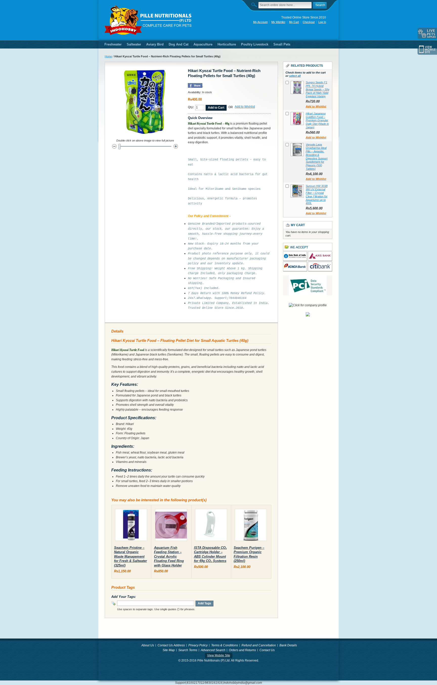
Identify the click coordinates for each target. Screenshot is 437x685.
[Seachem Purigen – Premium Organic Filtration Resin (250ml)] (251, 526)
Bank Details (288, 645)
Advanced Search (213, 650)
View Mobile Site (218, 655)
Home (108, 56)
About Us (147, 645)
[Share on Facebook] (195, 85)
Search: (255, 4)
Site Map (169, 650)
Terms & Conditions (224, 645)
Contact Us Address (171, 645)
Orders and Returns (242, 650)
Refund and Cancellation (259, 645)
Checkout (309, 21)
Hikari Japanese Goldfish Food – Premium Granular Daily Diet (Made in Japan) (317, 120)
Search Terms (187, 650)
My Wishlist (278, 21)
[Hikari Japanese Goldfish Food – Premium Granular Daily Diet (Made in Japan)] (297, 118)
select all (295, 75)
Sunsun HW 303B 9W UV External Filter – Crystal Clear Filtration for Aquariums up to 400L (316, 194)
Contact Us (267, 650)
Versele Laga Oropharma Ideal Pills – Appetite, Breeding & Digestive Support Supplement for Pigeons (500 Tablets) (316, 156)
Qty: (191, 107)
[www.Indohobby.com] (148, 20)
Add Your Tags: (123, 597)
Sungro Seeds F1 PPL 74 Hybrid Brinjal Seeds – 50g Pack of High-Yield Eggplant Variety (317, 89)
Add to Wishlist (245, 106)
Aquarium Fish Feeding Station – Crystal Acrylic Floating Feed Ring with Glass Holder (169, 556)
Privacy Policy (198, 645)
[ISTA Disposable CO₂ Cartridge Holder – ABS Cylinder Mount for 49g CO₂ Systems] (211, 526)
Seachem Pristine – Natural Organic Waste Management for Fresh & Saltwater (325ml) (130, 556)
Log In (322, 21)
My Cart (294, 21)
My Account (260, 21)
